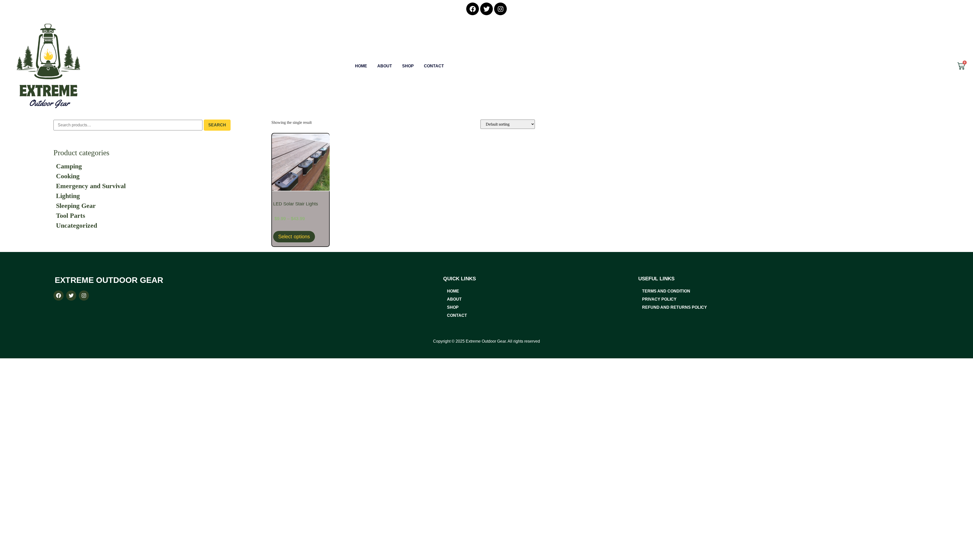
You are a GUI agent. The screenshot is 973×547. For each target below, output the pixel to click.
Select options (294, 236)
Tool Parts (70, 215)
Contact (434, 66)
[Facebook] (472, 9)
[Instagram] (500, 9)
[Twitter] (486, 9)
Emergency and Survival (91, 186)
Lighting (68, 196)
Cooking (68, 176)
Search (217, 125)
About (384, 66)
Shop (408, 66)
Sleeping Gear (76, 205)
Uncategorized (76, 225)
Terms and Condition (666, 291)
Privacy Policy (659, 299)
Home (361, 66)
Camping (69, 166)
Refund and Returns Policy (674, 307)
